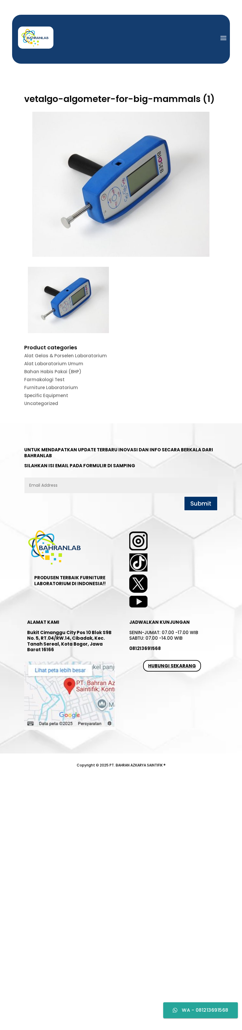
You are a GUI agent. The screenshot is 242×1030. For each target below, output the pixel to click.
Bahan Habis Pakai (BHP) (52, 371)
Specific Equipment (46, 395)
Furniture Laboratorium (51, 387)
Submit (200, 503)
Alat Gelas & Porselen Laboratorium (65, 356)
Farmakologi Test (44, 379)
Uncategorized (41, 403)
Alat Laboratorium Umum (53, 364)
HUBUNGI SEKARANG (172, 666)
